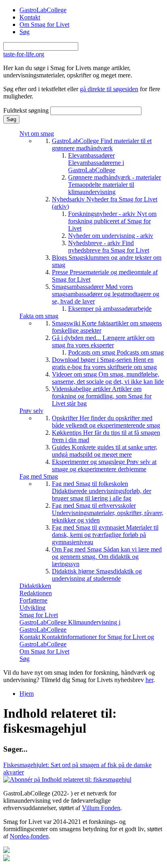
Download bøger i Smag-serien (104, 363)
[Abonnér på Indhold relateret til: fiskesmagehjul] (67, 779)
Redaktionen (35, 593)
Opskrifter (106, 422)
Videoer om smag (108, 378)
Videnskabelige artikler (102, 396)
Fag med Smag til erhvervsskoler (107, 513)
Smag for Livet (38, 615)
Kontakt (29, 17)
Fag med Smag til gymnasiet (105, 534)
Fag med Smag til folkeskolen (101, 491)
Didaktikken (35, 585)
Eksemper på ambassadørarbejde (110, 308)
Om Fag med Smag (107, 556)
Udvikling (32, 607)
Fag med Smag (38, 476)
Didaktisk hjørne (97, 575)
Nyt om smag (36, 133)
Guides (104, 451)
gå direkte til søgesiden (109, 89)
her (149, 679)
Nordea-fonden (29, 836)
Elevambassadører (96, 162)
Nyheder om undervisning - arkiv (110, 235)
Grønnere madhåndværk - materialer (114, 184)
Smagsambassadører (105, 294)
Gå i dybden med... (103, 341)
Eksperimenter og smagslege (104, 465)
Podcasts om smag (116, 352)
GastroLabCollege (42, 9)
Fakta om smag (38, 315)
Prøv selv (31, 410)
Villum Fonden (101, 807)
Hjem (26, 693)
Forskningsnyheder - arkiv (112, 221)
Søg (24, 31)
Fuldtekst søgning (26, 110)
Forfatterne (33, 600)
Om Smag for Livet (44, 24)
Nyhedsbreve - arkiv (108, 246)
